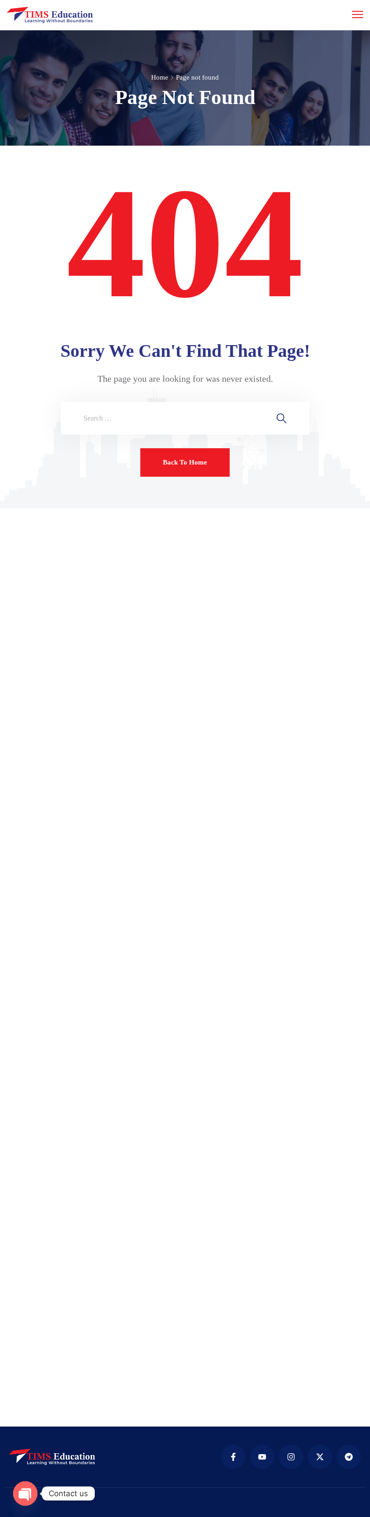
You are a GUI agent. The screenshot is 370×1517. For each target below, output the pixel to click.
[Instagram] (291, 1457)
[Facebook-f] (233, 1457)
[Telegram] (349, 1457)
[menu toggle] (357, 14)
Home (159, 77)
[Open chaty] (25, 1493)
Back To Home (185, 462)
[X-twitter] (320, 1457)
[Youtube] (262, 1457)
